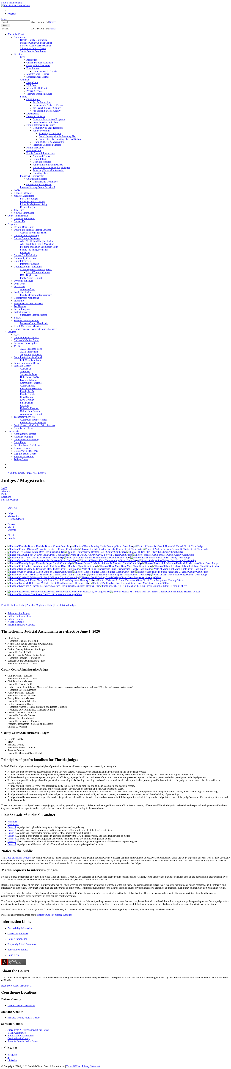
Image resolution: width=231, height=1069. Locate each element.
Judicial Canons (15, 619)
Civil (22, 57)
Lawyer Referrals (28, 380)
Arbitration (31, 59)
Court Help (13, 955)
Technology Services (24, 416)
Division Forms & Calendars (28, 445)
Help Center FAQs (29, 377)
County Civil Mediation (38, 65)
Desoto (11, 524)
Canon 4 (12, 835)
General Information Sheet (33, 232)
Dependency (32, 113)
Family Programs (41, 130)
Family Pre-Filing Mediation (34, 249)
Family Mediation (35, 147)
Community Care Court (25, 258)
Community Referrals (30, 382)
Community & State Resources (48, 127)
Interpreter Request (29, 263)
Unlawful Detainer (29, 408)
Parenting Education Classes (47, 144)
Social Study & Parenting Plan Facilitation (60, 139)
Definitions (13, 824)
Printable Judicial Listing (32, 201)
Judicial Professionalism (19, 616)
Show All (12, 507)
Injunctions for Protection (45, 122)
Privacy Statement (91, 1066)
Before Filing (39, 159)
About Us (25, 371)
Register (12, 13)
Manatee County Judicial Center (36, 42)
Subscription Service (18, 949)
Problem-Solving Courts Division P (37, 187)
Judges (11, 513)
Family (23, 96)
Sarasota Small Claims (37, 76)
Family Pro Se (27, 391)
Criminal (24, 79)
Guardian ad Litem (23, 428)
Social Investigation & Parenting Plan (57, 136)
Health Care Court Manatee (27, 326)
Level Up (25, 252)
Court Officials (27, 385)
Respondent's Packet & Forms (48, 105)
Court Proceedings (42, 161)
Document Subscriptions (26, 343)
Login (4, 19)
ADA (16, 334)
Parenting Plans (40, 173)
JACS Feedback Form (31, 348)
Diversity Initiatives (23, 280)
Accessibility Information (20, 928)
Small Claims (26, 402)
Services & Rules (28, 374)
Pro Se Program (22, 309)
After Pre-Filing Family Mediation (37, 244)
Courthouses (20, 37)
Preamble (12, 821)
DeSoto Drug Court (23, 227)
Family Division (28, 394)
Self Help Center (22, 365)
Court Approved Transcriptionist (36, 269)
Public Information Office (26, 363)
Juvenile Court (33, 150)
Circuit (11, 535)
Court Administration (18, 215)
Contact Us (19, 221)
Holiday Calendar (22, 193)
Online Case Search (30, 411)
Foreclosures (32, 68)
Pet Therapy (20, 306)
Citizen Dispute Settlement (39, 62)
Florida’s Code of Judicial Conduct (54, 914)
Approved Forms (41, 156)
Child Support (33, 99)
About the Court (16, 34)
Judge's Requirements (31, 354)
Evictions (24, 405)
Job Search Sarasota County (46, 110)
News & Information (24, 212)
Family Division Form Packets (48, 164)
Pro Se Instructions (42, 102)
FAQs (17, 190)
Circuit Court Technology (26, 235)
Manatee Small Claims (37, 74)
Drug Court (32, 82)
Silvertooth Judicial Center (33, 48)
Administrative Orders (25, 433)
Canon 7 (12, 844)
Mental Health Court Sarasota (28, 303)
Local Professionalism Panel (28, 357)
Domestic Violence (35, 116)
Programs (12, 224)
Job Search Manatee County (47, 108)
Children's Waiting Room (26, 340)
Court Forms (20, 442)
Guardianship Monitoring (39, 184)
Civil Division (27, 399)
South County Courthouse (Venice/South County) (20, 1037)
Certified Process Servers (26, 337)
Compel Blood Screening (26, 439)
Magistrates (13, 516)
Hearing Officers (16, 518)
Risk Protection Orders (25, 453)
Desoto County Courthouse (33, 40)
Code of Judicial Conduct (18, 857)
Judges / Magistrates (24, 195)
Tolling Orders (21, 459)
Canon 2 (12, 830)
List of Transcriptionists (38, 272)
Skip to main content (11, 2)
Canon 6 (12, 841)
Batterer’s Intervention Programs (49, 119)
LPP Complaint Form (30, 360)
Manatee (12, 527)
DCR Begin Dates (29, 275)
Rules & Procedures (24, 456)
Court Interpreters (22, 261)
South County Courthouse (33, 51)
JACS (17, 346)
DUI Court (31, 85)
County (11, 538)
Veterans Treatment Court (39, 93)
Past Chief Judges (29, 198)
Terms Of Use (73, 1066)
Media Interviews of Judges (21, 624)
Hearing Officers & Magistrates (48, 142)
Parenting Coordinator (50, 133)
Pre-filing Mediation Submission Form (39, 246)
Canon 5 (12, 838)
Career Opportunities (24, 218)
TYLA (17, 317)
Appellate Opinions (23, 436)
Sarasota (12, 530)
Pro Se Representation (31, 388)
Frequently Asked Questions (22, 944)
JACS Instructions (29, 351)
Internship (19, 300)
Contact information (17, 939)
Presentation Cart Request (33, 422)
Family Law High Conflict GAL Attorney (34, 425)
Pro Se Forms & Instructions (40, 153)
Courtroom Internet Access (33, 419)
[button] (40, 22)
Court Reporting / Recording (28, 266)
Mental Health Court (36, 88)
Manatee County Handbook (34, 323)
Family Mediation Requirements (36, 295)
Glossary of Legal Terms (26, 450)
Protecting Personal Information (48, 170)
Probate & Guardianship (32, 176)
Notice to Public (16, 621)
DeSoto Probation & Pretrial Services (32, 229)
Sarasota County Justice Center (35, 45)
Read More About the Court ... (16, 985)
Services (12, 331)
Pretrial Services (34, 91)
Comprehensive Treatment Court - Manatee (35, 329)
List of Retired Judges (65, 605)
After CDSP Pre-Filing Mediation (36, 241)
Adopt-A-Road (27, 289)
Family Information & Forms (40, 125)
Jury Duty (19, 210)
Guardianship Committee (45, 181)
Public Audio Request (31, 278)
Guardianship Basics (36, 178)
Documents (13, 431)
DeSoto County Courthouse (21, 1005)
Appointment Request (31, 414)
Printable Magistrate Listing (33, 204)
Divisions (18, 54)
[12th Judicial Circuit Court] (15, 5)
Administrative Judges (19, 613)
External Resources (23, 448)
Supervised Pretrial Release (33, 314)
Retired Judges (27, 207)
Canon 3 (12, 833)
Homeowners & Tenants (45, 71)
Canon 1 (12, 827)
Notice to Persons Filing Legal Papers (51, 167)
